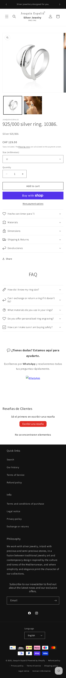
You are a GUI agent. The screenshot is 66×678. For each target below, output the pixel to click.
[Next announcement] (59, 4)
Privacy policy (14, 518)
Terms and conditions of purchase (25, 503)
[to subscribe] (55, 601)
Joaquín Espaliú (20, 660)
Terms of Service (16, 474)
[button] (6, 16)
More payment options (33, 203)
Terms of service (34, 666)
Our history (13, 467)
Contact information (41, 671)
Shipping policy (51, 666)
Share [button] (9, 258)
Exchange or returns (18, 526)
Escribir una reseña (33, 424)
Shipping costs (24, 147)
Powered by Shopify (36, 660)
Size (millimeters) (11, 152)
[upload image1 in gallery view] (12, 105)
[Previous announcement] (6, 4)
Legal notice (13, 511)
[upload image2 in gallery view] (33, 105)
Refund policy (14, 482)
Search (10, 459)
